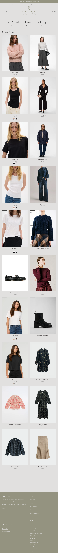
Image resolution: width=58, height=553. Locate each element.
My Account (32, 499)
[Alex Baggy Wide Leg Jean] (43, 184)
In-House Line (17, 4)
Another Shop (5, 528)
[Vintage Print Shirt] (15, 447)
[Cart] (55, 11)
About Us (4, 4)
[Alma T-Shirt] (15, 140)
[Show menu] (2, 11)
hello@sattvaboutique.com (36, 533)
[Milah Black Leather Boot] (43, 315)
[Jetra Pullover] (15, 53)
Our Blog (32, 520)
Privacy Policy (23, 510)
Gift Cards (32, 517)
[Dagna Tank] (15, 95)
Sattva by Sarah (6, 531)
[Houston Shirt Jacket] (43, 140)
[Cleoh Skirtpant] (43, 53)
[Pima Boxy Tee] (15, 315)
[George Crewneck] (43, 273)
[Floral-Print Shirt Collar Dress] (43, 360)
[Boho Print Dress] (43, 404)
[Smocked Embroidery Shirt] (15, 404)
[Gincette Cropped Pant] (43, 95)
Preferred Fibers (25, 4)
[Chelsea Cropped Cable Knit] (43, 228)
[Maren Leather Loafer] (15, 273)
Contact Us (32, 503)
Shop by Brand (33, 506)
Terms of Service (5, 511)
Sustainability (10, 4)
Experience (32, 4)
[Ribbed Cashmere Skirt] (43, 447)
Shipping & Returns (34, 513)
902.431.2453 (33, 535)
